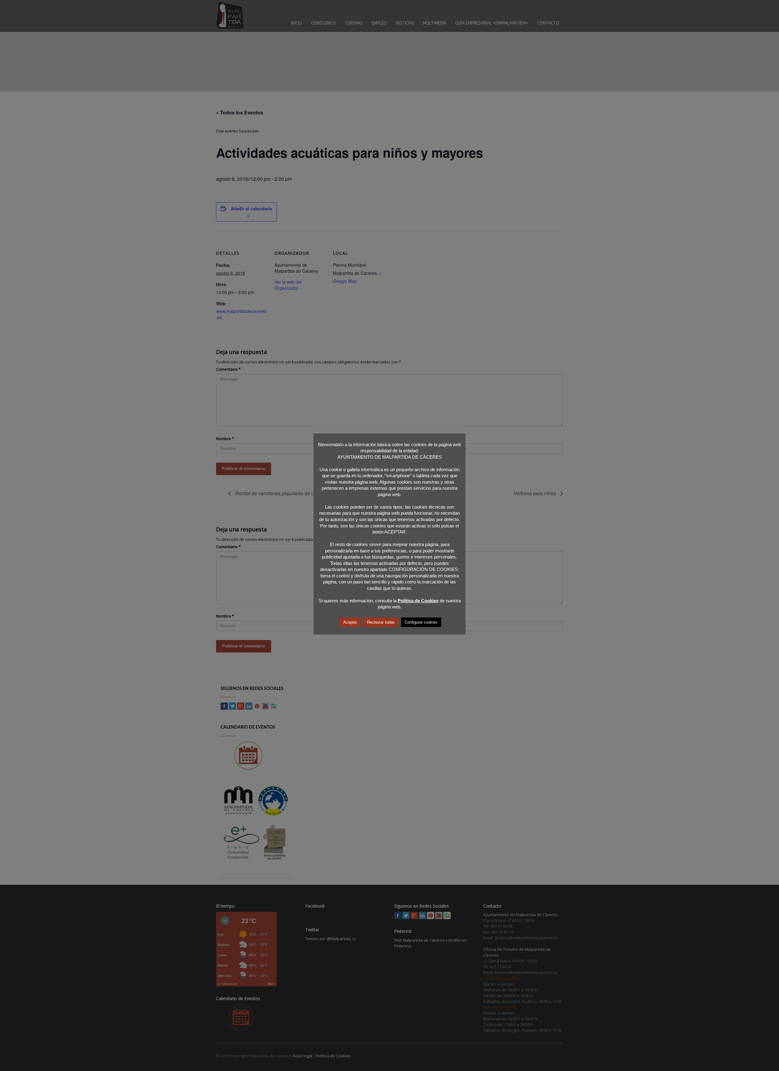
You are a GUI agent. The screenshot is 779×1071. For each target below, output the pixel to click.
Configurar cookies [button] (421, 622)
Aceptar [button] (350, 622)
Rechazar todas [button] (381, 622)
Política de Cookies (418, 600)
